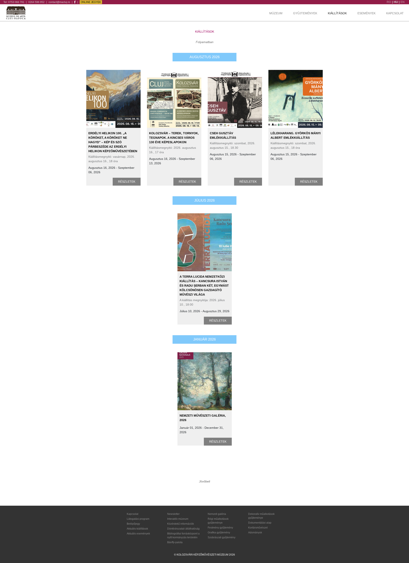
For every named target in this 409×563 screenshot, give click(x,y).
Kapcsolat (395, 13)
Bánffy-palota (175, 542)
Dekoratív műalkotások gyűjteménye (261, 515)
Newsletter (173, 513)
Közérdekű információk (180, 523)
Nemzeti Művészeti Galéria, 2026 (203, 418)
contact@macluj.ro (59, 2)
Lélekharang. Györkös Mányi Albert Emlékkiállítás (296, 135)
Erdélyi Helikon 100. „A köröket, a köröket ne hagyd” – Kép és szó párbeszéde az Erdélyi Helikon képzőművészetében (112, 142)
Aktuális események (138, 533)
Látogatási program (138, 518)
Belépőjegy (133, 523)
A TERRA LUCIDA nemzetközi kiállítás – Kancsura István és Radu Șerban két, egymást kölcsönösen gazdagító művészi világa (204, 285)
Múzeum (275, 13)
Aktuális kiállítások (137, 528)
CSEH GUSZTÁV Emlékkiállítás (223, 135)
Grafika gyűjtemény (219, 532)
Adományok (255, 532)
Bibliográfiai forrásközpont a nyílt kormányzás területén (183, 535)
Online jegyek (91, 2)
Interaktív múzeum (177, 518)
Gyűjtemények (305, 13)
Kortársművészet (258, 527)
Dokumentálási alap (259, 522)
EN (402, 2)
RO (389, 2)
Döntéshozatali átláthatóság (183, 528)
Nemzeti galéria (217, 513)
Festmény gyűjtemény (220, 527)
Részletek (126, 181)
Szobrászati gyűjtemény (221, 537)
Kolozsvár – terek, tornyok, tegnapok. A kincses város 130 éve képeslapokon (174, 137)
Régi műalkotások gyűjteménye (218, 520)
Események (366, 13)
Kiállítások (337, 13)
